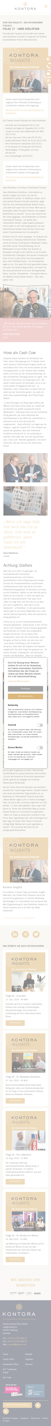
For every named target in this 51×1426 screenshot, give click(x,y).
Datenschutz (24, 682)
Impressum (12, 682)
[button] (25, 689)
